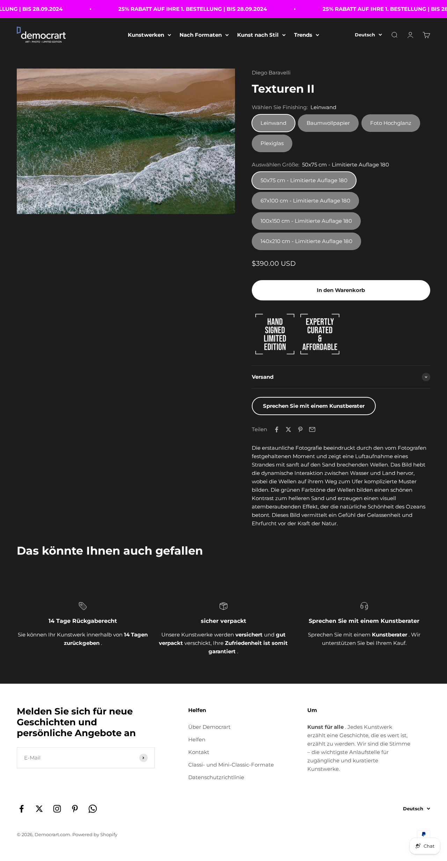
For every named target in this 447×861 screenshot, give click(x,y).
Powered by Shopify (94, 834)
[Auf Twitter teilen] (288, 429)
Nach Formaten (200, 34)
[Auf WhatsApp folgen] (92, 808)
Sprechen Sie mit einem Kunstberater (314, 406)
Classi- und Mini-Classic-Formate (231, 764)
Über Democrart (209, 727)
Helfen (196, 739)
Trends (303, 34)
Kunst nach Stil (258, 34)
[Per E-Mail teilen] (312, 429)
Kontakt (198, 752)
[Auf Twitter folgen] (39, 808)
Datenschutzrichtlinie (216, 777)
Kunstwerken (146, 34)
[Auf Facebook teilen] (277, 429)
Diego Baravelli (271, 72)
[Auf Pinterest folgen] (75, 808)
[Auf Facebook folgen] (21, 808)
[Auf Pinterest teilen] (300, 429)
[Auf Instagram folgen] (57, 808)
